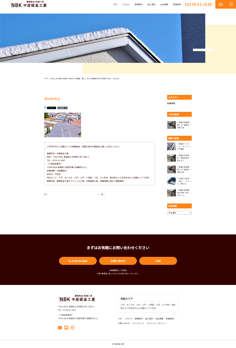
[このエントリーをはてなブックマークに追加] (45, 107)
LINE (158, 261)
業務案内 (139, 4)
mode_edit (80, 78)
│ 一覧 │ (101, 194)
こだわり (126, 4)
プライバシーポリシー (156, 323)
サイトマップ (138, 323)
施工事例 (151, 4)
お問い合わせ (118, 261)
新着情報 (177, 4)
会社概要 (164, 4)
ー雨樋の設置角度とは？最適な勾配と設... (183, 125)
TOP (115, 4)
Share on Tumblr (62, 108)
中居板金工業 (119, 344)
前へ (46, 194)
